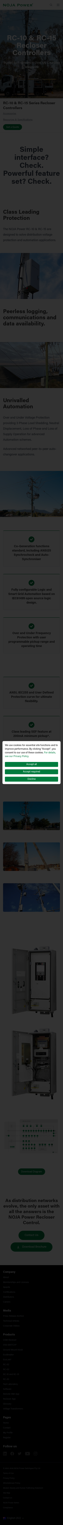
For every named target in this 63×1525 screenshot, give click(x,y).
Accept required (31, 772)
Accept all (31, 764)
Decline (32, 779)
